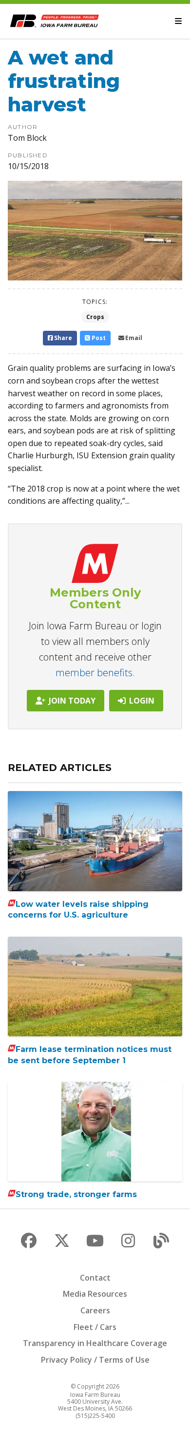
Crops (95, 317)
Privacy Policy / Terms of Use (95, 1359)
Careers (95, 1310)
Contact (95, 1277)
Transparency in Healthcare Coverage (95, 1343)
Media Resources (95, 1293)
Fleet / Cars (95, 1327)
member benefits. (95, 672)
